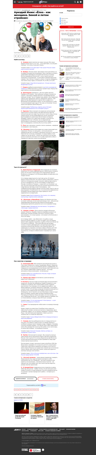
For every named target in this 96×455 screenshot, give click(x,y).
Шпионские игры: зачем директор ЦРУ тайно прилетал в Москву (72, 95)
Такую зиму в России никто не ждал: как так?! (74, 126)
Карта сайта (41, 430)
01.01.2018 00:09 (17, 10)
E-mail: (61, 12)
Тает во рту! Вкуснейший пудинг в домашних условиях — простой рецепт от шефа (73, 73)
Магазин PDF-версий (70, 429)
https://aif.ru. (26, 443)
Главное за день (64, 18)
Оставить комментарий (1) (48, 378)
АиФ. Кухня (63, 23)
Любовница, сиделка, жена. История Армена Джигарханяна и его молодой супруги (36, 107)
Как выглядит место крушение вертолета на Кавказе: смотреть (72, 134)
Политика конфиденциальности (28, 445)
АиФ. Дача (63, 20)
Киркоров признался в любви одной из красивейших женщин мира (73, 86)
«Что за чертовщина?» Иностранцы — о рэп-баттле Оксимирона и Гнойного (38, 301)
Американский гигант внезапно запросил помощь (72, 104)
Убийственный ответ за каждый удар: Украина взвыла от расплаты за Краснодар (71, 51)
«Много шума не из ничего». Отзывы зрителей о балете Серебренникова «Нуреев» (36, 250)
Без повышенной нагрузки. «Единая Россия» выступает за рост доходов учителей (70, 40)
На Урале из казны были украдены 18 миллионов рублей (74, 130)
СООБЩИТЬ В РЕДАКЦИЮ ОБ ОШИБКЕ (53, 430)
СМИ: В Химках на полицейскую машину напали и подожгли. (73, 117)
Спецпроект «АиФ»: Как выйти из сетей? (48, 6)
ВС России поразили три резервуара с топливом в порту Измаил (71, 57)
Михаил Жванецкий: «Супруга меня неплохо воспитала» (39, 157)
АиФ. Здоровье (64, 22)
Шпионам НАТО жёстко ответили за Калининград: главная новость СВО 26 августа (70, 34)
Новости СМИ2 (18, 400)
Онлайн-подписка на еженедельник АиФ (48, 429)
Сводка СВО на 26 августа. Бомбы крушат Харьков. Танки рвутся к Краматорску (70, 46)
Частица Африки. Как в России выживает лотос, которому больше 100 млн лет (73, 69)
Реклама (24, 429)
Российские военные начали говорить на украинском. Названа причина (72, 100)
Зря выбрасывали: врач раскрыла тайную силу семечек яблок (72, 109)
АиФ (22, 52)
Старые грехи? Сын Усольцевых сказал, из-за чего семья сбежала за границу (73, 78)
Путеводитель (33, 430)
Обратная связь (25, 430)
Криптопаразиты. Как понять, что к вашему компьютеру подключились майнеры (38, 196)
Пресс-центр (62, 429)
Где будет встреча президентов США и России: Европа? (74, 121)
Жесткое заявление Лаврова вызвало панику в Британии (73, 90)
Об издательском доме (32, 429)
